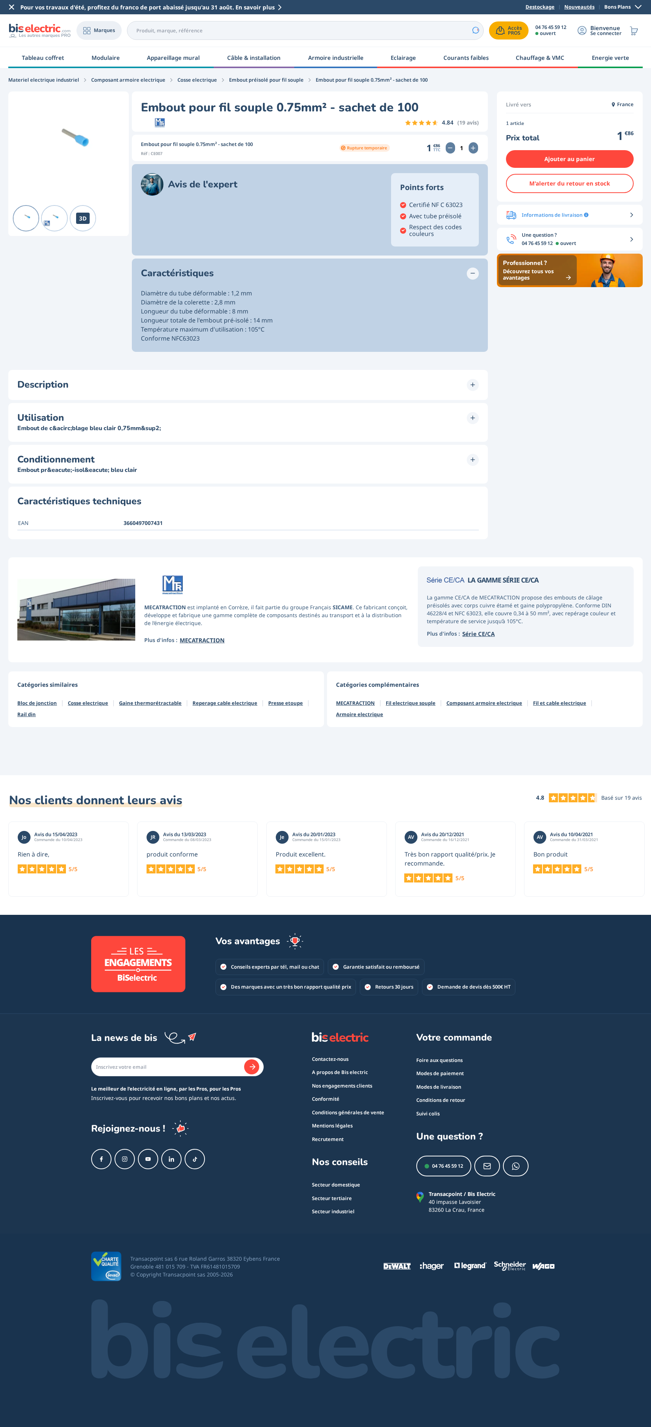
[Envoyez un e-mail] (487, 1166)
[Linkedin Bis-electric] (171, 1159)
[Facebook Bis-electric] (101, 1159)
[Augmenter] (473, 148)
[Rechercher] (475, 30)
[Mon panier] (634, 30)
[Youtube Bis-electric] (148, 1159)
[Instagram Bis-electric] (125, 1159)
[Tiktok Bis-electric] (195, 1159)
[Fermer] (11, 7)
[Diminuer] (450, 148)
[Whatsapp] (516, 1166)
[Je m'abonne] (251, 1066)
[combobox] (305, 30)
